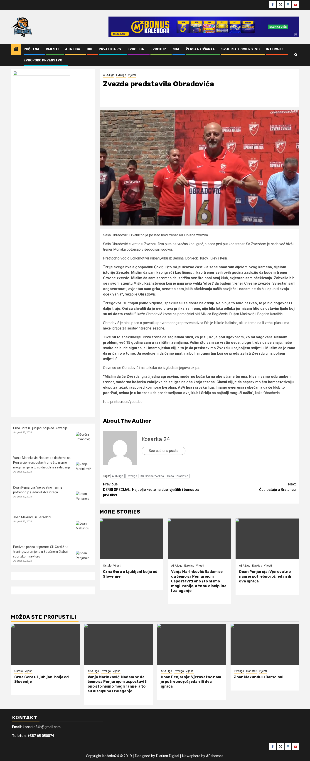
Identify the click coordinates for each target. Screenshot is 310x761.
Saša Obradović (177, 476)
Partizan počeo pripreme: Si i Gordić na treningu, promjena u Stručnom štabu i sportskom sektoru (40, 551)
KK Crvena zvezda (152, 476)
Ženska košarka (200, 49)
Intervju (274, 49)
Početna (31, 49)
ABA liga (117, 476)
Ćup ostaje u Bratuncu (277, 487)
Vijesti (52, 49)
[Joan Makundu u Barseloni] (84, 529)
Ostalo (107, 565)
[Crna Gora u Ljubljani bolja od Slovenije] (131, 539)
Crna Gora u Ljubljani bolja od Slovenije (40, 428)
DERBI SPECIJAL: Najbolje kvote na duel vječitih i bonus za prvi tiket (151, 489)
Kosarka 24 (156, 439)
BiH (89, 49)
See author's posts (163, 450)
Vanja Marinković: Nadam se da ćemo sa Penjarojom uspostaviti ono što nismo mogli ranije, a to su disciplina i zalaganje (198, 581)
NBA (175, 49)
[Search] (296, 55)
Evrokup (158, 49)
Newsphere (191, 756)
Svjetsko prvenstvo (240, 49)
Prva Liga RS (110, 49)
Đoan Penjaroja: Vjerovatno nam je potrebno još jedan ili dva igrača (265, 576)
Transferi (251, 671)
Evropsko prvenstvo (43, 60)
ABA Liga (72, 49)
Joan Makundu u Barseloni (32, 517)
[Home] (16, 49)
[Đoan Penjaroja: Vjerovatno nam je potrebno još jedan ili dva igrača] (267, 539)
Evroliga (136, 49)
